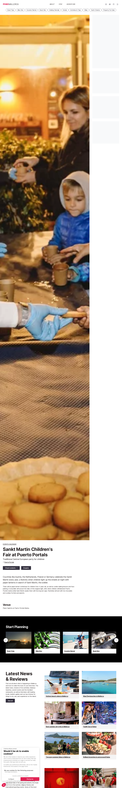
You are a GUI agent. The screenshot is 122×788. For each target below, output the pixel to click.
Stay (60, 4)
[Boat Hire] (104, 643)
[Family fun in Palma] (99, 715)
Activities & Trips (75, 10)
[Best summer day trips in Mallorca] (61, 715)
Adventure (71, 4)
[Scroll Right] (116, 640)
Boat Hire (43, 10)
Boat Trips (10, 10)
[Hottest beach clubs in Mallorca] (61, 685)
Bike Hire (20, 10)
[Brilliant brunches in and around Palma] (99, 746)
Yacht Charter (95, 10)
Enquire (26, 568)
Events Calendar (9, 544)
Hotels (65, 10)
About (52, 4)
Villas (85, 10)
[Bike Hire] (47, 643)
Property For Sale (109, 10)
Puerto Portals (9, 562)
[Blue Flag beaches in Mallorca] (99, 685)
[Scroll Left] (6, 640)
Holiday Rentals (54, 10)
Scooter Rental (31, 10)
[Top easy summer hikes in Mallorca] (61, 746)
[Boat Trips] (18, 643)
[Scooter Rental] (76, 643)
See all (9, 701)
